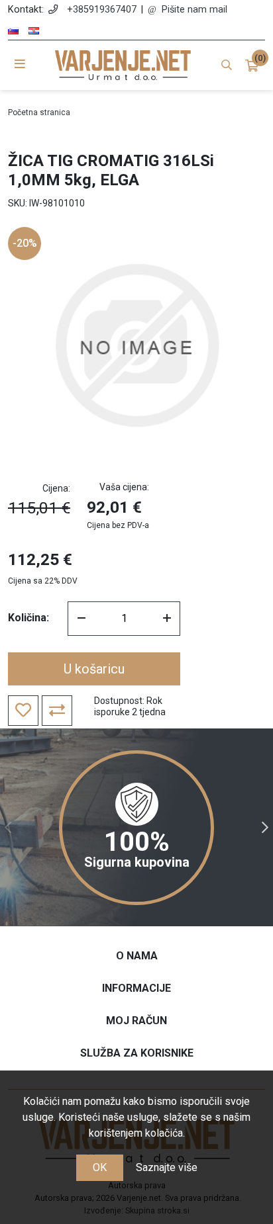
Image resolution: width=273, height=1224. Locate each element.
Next (265, 827)
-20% (25, 243)
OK (100, 1167)
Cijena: (56, 488)
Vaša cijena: (124, 487)
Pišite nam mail (194, 9)
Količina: (28, 617)
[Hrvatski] (33, 30)
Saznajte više (166, 1167)
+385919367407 (101, 9)
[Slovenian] (13, 30)
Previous (8, 827)
